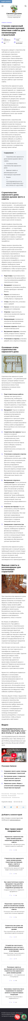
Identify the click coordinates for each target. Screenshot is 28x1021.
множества (5, 793)
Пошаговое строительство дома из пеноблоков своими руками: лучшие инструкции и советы (14, 906)
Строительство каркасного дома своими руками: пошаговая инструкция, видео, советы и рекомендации (14, 862)
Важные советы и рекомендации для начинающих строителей (12, 172)
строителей (12, 795)
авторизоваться (15, 820)
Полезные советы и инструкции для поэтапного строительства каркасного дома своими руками (14, 970)
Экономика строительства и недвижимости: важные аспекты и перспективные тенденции (14, 991)
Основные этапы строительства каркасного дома (12, 166)
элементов (16, 797)
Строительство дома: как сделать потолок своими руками (14, 927)
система (4, 795)
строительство (6, 797)
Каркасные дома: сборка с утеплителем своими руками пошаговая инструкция (14, 785)
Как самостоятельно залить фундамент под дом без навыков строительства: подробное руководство (14, 884)
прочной (20, 793)
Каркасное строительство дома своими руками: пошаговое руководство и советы (14, 839)
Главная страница (7, 22)
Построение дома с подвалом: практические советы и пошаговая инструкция (15, 778)
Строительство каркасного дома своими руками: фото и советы (14, 159)
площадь (13, 793)
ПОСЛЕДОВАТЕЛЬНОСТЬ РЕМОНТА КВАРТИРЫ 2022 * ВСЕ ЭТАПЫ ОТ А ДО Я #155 (15, 183)
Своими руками (14, 13)
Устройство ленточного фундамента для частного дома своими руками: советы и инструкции (14, 948)
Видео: (8, 177)
